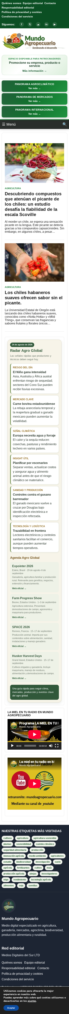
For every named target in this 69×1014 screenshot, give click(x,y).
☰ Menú (9, 124)
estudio (7, 862)
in (46, 24)
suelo (58, 862)
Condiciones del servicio (17, 16)
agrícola (7, 868)
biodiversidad (23, 862)
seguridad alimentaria (14, 850)
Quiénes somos (11, 3)
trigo (5, 879)
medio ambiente (37, 856)
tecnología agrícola (41, 879)
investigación (43, 862)
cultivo (38, 868)
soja (21, 885)
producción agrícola (13, 873)
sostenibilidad (23, 844)
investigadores (49, 873)
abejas (32, 873)
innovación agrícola (13, 856)
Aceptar (11, 1007)
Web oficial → (19, 588)
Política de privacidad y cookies (22, 12)
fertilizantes (23, 868)
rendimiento (19, 879)
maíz (49, 868)
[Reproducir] (12, 746)
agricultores (57, 856)
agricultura (22, 838)
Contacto (50, 3)
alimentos (8, 885)
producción (37, 850)
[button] (34, 86)
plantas (7, 844)
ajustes (32, 1001)
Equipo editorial (33, 3)
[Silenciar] (51, 746)
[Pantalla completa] (57, 746)
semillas (33, 885)
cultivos (7, 838)
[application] (34, 734)
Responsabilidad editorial (18, 7)
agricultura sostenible (44, 838)
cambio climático (45, 844)
